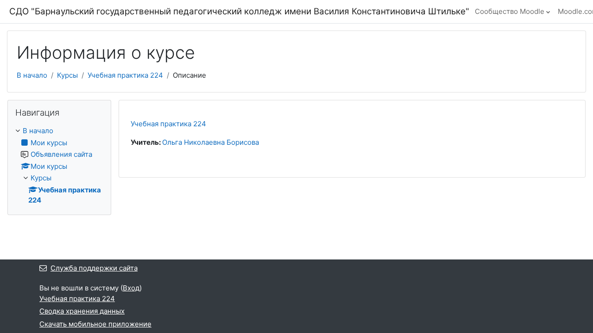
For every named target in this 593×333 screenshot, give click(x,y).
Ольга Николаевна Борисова (210, 142)
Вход (131, 288)
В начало (32, 75)
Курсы (67, 75)
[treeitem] (59, 166)
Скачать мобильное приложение (95, 324)
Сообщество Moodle (509, 11)
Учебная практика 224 (125, 75)
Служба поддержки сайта (94, 268)
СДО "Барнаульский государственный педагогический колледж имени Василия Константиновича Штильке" (239, 11)
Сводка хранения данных (82, 311)
